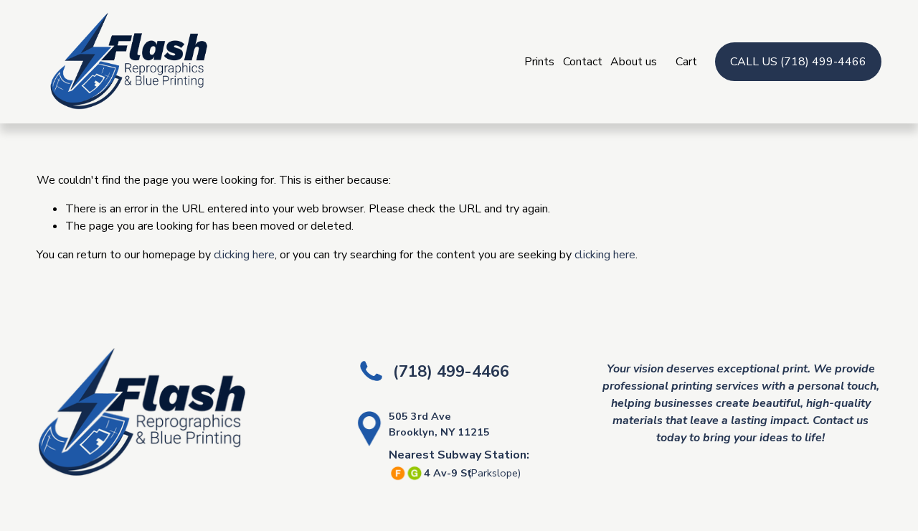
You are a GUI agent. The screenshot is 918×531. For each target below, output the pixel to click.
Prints (539, 62)
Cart (686, 62)
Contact (582, 62)
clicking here (244, 255)
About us (633, 62)
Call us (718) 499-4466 (798, 62)
